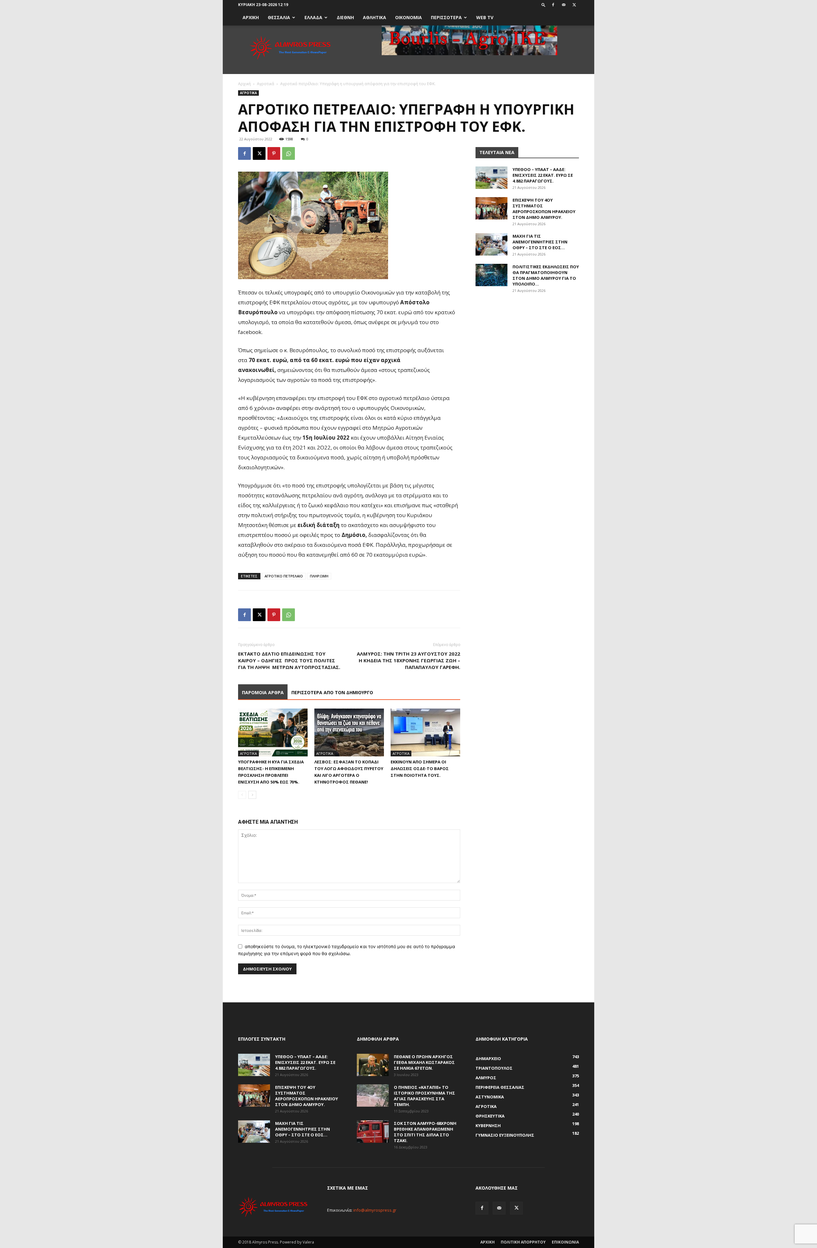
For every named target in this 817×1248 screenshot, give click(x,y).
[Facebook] (553, 5)
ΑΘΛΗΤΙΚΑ (374, 17)
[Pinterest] (273, 153)
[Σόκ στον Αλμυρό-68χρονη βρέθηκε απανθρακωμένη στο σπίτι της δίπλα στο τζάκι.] (373, 1131)
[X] (574, 5)
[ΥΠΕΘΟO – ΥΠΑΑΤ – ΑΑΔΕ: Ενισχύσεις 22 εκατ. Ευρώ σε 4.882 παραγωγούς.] (491, 178)
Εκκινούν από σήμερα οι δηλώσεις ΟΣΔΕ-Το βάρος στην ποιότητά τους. (420, 768)
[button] (543, 4)
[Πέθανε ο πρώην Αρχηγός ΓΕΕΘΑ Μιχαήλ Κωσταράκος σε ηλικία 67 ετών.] (373, 1065)
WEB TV (484, 17)
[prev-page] (242, 795)
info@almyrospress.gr (374, 1210)
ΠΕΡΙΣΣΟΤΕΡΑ (446, 17)
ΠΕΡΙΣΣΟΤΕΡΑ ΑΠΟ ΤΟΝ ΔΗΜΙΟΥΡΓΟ (332, 692)
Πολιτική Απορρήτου (523, 1242)
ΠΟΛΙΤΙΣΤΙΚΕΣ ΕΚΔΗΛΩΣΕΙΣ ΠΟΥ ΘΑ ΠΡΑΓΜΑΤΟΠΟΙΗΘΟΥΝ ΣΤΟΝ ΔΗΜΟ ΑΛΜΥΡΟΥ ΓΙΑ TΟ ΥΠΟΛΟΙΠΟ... (546, 275)
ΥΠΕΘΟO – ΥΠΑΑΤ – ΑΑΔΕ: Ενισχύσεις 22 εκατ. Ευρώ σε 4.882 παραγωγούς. (543, 175)
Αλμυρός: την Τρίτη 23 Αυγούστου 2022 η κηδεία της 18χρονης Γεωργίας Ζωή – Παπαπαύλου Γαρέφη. (408, 660)
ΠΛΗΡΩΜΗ (319, 576)
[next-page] (252, 795)
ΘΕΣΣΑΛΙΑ (279, 17)
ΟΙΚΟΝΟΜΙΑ (408, 17)
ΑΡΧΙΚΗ (251, 17)
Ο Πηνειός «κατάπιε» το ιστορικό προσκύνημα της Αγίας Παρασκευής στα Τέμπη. (424, 1095)
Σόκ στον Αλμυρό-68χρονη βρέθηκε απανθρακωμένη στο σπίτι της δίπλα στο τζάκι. (425, 1131)
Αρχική (244, 83)
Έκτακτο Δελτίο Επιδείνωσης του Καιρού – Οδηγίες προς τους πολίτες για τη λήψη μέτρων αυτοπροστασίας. (289, 660)
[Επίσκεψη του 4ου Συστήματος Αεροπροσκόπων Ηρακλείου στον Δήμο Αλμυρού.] (491, 208)
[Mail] (563, 5)
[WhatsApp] (288, 153)
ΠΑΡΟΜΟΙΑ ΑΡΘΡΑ (263, 692)
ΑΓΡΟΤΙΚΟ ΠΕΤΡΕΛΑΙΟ (284, 576)
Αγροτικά (265, 83)
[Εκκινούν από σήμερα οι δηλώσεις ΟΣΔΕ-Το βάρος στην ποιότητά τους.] (425, 732)
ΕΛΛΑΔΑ (313, 17)
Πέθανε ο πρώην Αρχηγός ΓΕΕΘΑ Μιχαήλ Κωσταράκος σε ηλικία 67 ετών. (424, 1062)
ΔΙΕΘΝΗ (345, 17)
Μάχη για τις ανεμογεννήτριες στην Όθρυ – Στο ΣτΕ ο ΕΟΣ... (540, 241)
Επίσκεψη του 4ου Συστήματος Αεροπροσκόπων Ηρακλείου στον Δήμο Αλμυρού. (544, 208)
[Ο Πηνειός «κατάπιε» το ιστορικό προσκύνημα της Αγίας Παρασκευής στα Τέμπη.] (373, 1095)
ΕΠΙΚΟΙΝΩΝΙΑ (565, 1242)
